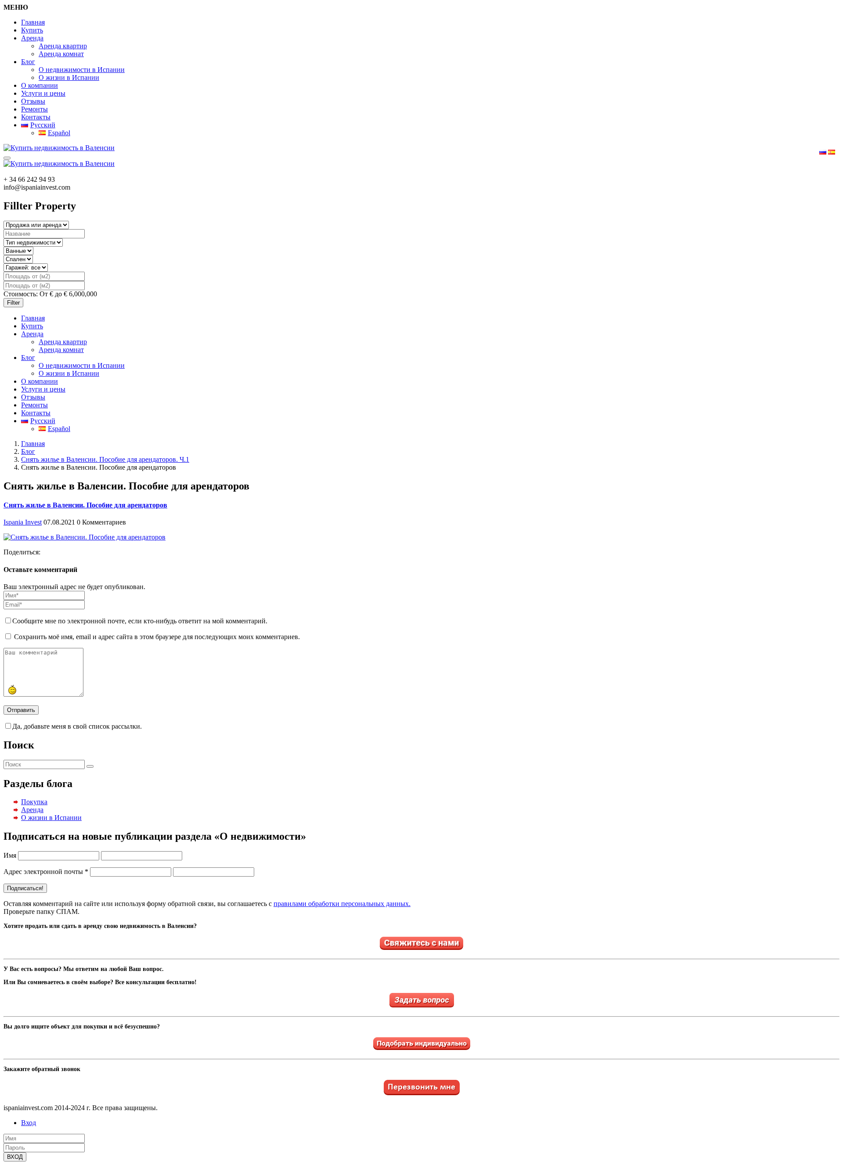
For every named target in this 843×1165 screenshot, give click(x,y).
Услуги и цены (43, 93)
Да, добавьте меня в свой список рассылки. (77, 726)
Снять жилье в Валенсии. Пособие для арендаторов (85, 505)
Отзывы (33, 101)
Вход (28, 1122)
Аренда (32, 38)
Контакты (35, 117)
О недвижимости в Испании (82, 69)
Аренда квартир (63, 46)
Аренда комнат (61, 54)
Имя (10, 855)
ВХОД (15, 1157)
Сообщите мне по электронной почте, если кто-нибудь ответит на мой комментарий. (139, 621)
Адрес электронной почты (46, 871)
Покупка (34, 801)
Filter (13, 302)
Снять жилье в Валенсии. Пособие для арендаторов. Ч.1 (105, 459)
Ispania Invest (23, 522)
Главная (33, 22)
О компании (39, 85)
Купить (32, 30)
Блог (28, 61)
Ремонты (34, 109)
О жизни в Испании (69, 77)
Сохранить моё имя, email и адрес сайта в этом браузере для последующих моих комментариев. (157, 636)
